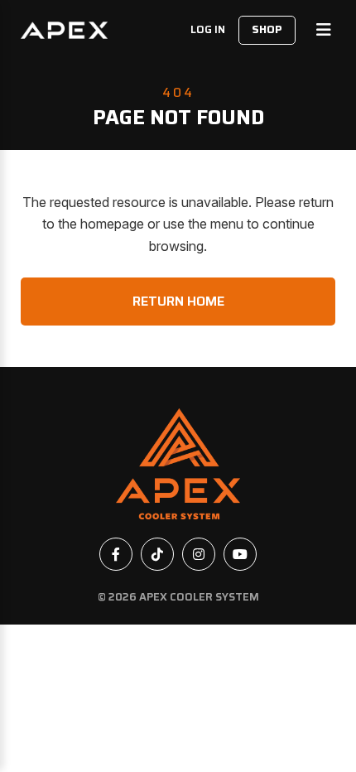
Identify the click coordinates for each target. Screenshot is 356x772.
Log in (207, 29)
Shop (267, 29)
